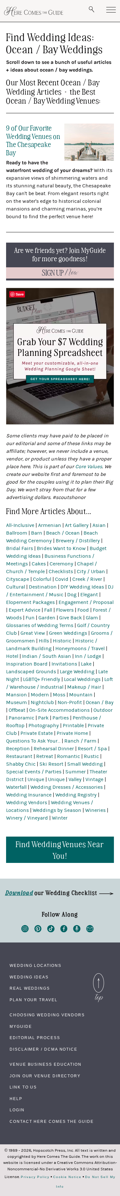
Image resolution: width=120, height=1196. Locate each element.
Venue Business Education (46, 1064)
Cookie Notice (67, 1177)
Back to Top (98, 975)
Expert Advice (24, 610)
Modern (40, 695)
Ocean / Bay (100, 702)
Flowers (65, 610)
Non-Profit (70, 702)
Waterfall (16, 787)
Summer (75, 772)
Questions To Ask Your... (33, 741)
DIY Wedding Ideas (82, 587)
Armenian (49, 525)
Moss (59, 695)
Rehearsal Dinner (54, 749)
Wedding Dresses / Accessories (66, 787)
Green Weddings (68, 633)
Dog (71, 595)
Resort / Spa (92, 749)
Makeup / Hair (84, 687)
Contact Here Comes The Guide (52, 1121)
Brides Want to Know (61, 548)
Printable (73, 725)
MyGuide (21, 1026)
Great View (32, 633)
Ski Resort (51, 764)
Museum (16, 702)
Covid (61, 579)
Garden (46, 618)
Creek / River (87, 579)
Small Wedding (85, 764)
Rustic (91, 756)
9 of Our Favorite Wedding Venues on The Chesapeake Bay (33, 140)
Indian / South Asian (46, 656)
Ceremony (61, 564)
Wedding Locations (35, 965)
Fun (30, 618)
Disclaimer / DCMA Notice (43, 1049)
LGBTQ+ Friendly (41, 679)
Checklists (61, 571)
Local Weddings (82, 679)
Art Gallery (77, 525)
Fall (48, 610)
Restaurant (19, 756)
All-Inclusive (20, 525)
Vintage (94, 779)
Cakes (39, 564)
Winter (60, 818)
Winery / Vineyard (27, 818)
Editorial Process (35, 1038)
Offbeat (17, 710)
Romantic (68, 756)
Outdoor (103, 710)
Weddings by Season (57, 810)
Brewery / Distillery (78, 541)
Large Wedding (77, 672)
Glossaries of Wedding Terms (39, 625)
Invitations (64, 664)
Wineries (95, 810)
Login (17, 1110)
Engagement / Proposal (86, 602)
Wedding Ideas (29, 977)
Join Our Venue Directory (45, 1076)
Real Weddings (30, 988)
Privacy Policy (35, 1177)
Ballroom (16, 533)
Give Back (70, 618)
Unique (36, 779)
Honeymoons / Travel (80, 648)
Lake (86, 664)
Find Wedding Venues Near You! (60, 850)
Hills (44, 641)
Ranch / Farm (80, 741)
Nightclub (42, 702)
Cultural (15, 587)
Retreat (44, 756)
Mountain (80, 695)
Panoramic (21, 718)
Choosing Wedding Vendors (47, 1015)
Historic (62, 641)
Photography (43, 725)
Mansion (16, 695)
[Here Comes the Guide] (33, 11)
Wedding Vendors (26, 802)
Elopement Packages (30, 602)
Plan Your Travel (34, 1000)
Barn (36, 533)
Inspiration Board (27, 664)
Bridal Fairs (19, 548)
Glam (92, 618)
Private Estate (36, 733)
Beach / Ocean (63, 533)
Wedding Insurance (29, 795)
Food (83, 610)
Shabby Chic (21, 764)
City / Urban (91, 571)
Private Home (72, 733)
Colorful (42, 579)
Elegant (89, 595)
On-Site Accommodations (59, 710)
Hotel (12, 656)
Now (60, 273)
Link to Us (23, 1087)
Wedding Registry (76, 795)
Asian (99, 525)
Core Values (88, 466)
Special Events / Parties (33, 772)
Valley (75, 779)
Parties (60, 718)
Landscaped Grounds (31, 672)
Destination (43, 587)
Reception (18, 749)
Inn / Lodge (88, 656)
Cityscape (17, 579)
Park (43, 718)
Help (16, 1099)
